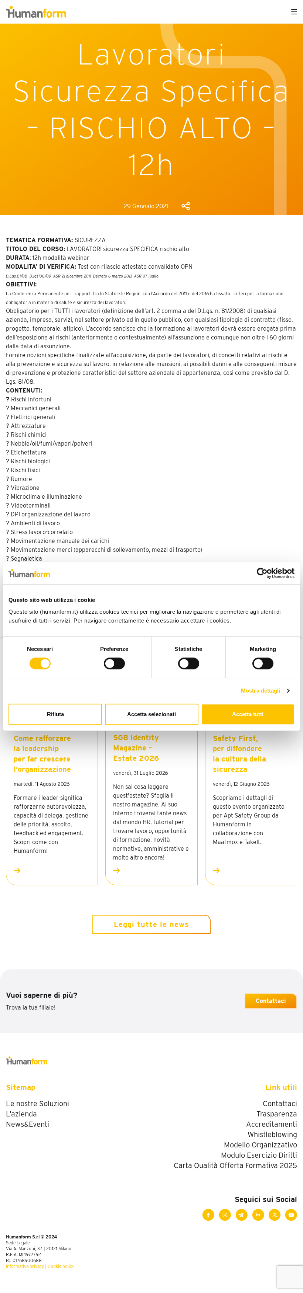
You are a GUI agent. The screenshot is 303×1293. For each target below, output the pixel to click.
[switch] (114, 663)
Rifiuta (55, 714)
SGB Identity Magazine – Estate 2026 (136, 748)
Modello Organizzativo (260, 1144)
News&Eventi (27, 1124)
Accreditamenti (271, 1124)
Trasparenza (276, 1113)
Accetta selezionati (151, 714)
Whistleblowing (272, 1134)
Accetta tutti (247, 714)
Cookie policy (61, 1266)
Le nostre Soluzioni (37, 1103)
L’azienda (21, 1113)
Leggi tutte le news (151, 924)
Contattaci (271, 1000)
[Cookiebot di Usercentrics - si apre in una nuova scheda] (262, 573)
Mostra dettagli (260, 690)
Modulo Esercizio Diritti (259, 1155)
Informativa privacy (25, 1266)
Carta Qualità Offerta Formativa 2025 (235, 1165)
